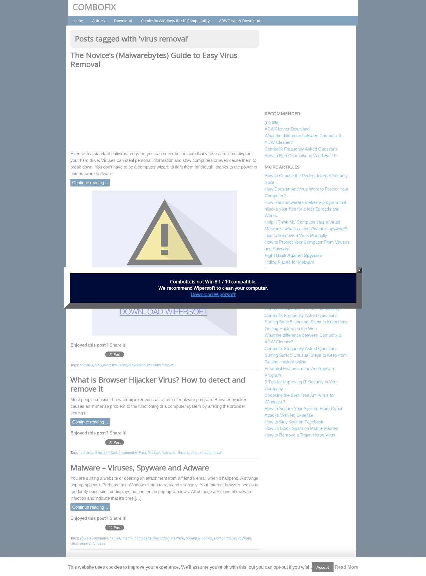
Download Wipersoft (213, 294)
